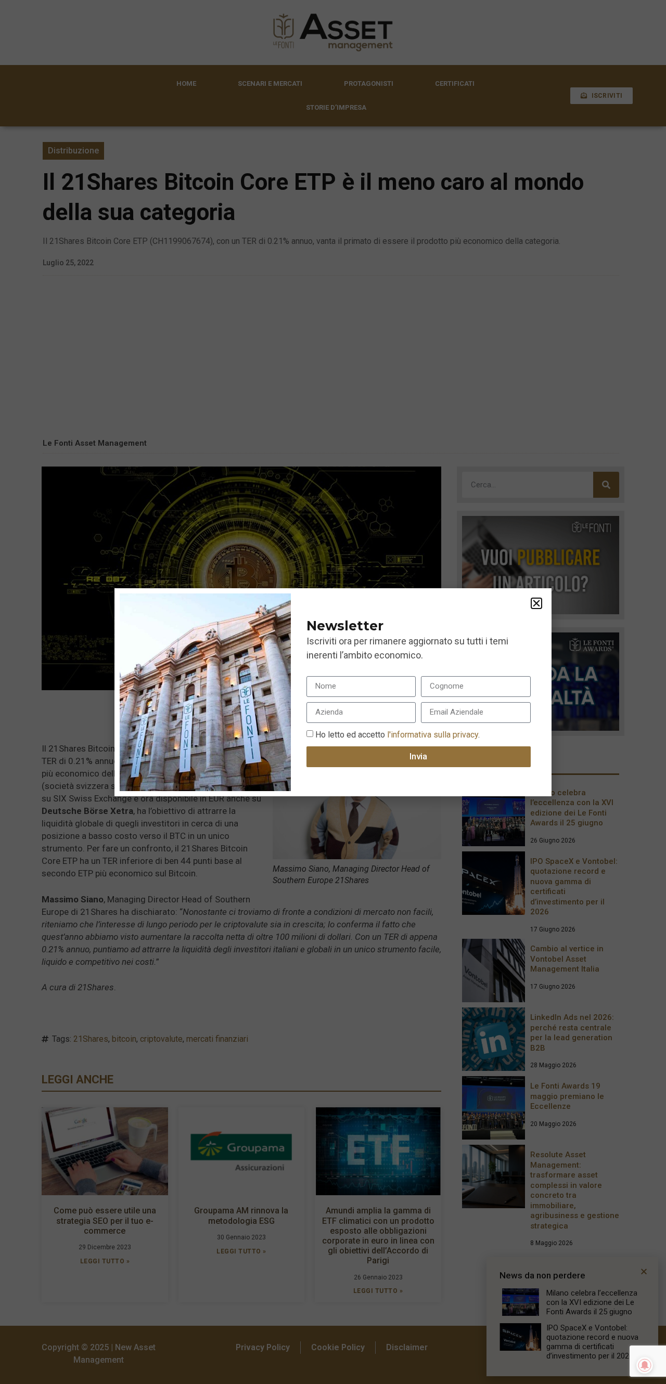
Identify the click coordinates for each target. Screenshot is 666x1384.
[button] (536, 603)
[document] (333, 692)
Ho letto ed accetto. (397, 734)
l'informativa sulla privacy (431, 734)
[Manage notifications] (644, 1365)
